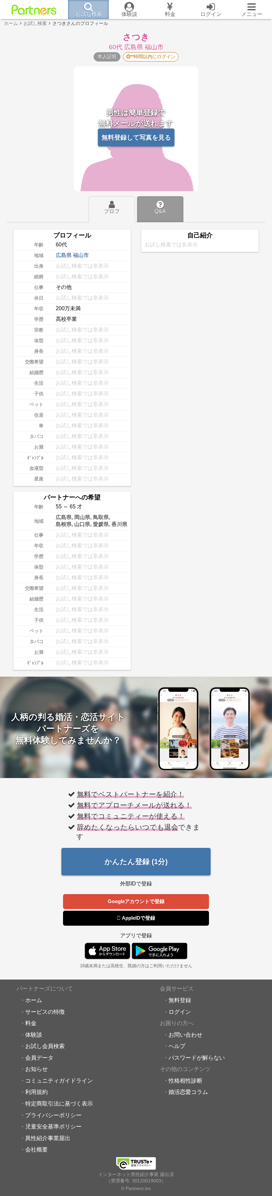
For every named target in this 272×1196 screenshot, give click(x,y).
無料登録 (180, 1000)
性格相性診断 (185, 1080)
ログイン (180, 1011)
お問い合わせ (185, 1034)
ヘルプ (177, 1046)
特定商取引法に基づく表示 (59, 1103)
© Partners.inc (136, 1188)
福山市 (81, 255)
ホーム (33, 1000)
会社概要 (36, 1149)
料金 (30, 1023)
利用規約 (36, 1092)
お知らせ (36, 1069)
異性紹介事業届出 (47, 1138)
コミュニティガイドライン (59, 1080)
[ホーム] (34, 9)
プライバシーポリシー (53, 1115)
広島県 (64, 255)
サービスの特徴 (45, 1011)
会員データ (39, 1057)
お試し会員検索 (45, 1046)
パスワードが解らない (197, 1057)
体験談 (33, 1034)
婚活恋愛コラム (188, 1092)
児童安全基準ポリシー (53, 1126)
